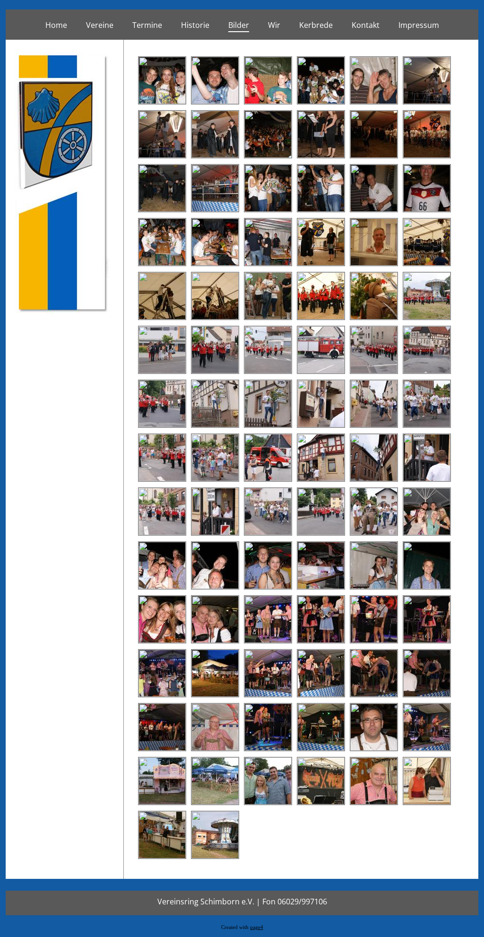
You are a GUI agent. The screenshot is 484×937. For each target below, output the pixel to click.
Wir (274, 25)
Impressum (418, 25)
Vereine (99, 25)
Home (56, 25)
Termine (147, 25)
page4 (256, 927)
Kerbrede (316, 25)
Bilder (238, 25)
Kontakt (366, 25)
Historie (195, 25)
